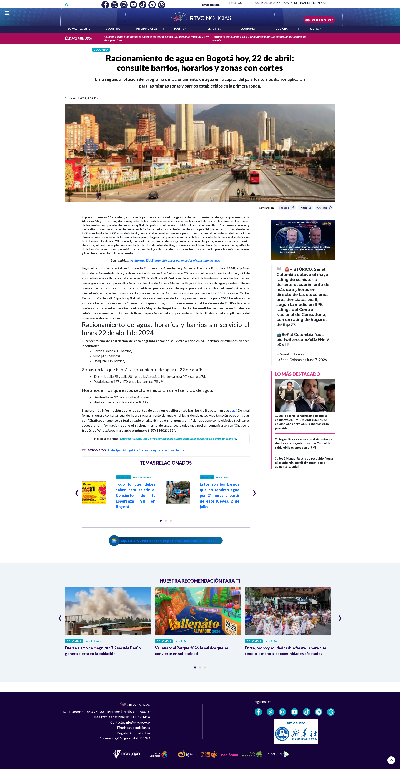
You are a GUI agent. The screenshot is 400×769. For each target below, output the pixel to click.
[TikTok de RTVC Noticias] (306, 712)
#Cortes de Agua (148, 450)
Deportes (214, 28)
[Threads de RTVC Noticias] (331, 712)
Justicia (315, 28)
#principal (114, 450)
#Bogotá (129, 450)
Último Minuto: (78, 38)
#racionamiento (173, 450)
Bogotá (207, 477)
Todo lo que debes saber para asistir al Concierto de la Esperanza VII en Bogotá (135, 495)
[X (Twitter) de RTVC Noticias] (270, 712)
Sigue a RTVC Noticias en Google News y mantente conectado (168, 541)
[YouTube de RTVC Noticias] (294, 712)
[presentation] (76, 491)
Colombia (113, 28)
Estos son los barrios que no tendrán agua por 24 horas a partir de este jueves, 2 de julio (219, 495)
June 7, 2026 (316, 359)
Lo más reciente (79, 28)
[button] (160, 521)
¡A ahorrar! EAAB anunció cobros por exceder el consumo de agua (174, 260)
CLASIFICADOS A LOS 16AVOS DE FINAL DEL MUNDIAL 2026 (292, 2)
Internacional (146, 28)
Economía (248, 28)
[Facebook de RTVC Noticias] (258, 712)
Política (180, 28)
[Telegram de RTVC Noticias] (318, 712)
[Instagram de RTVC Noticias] (282, 712)
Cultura (282, 28)
